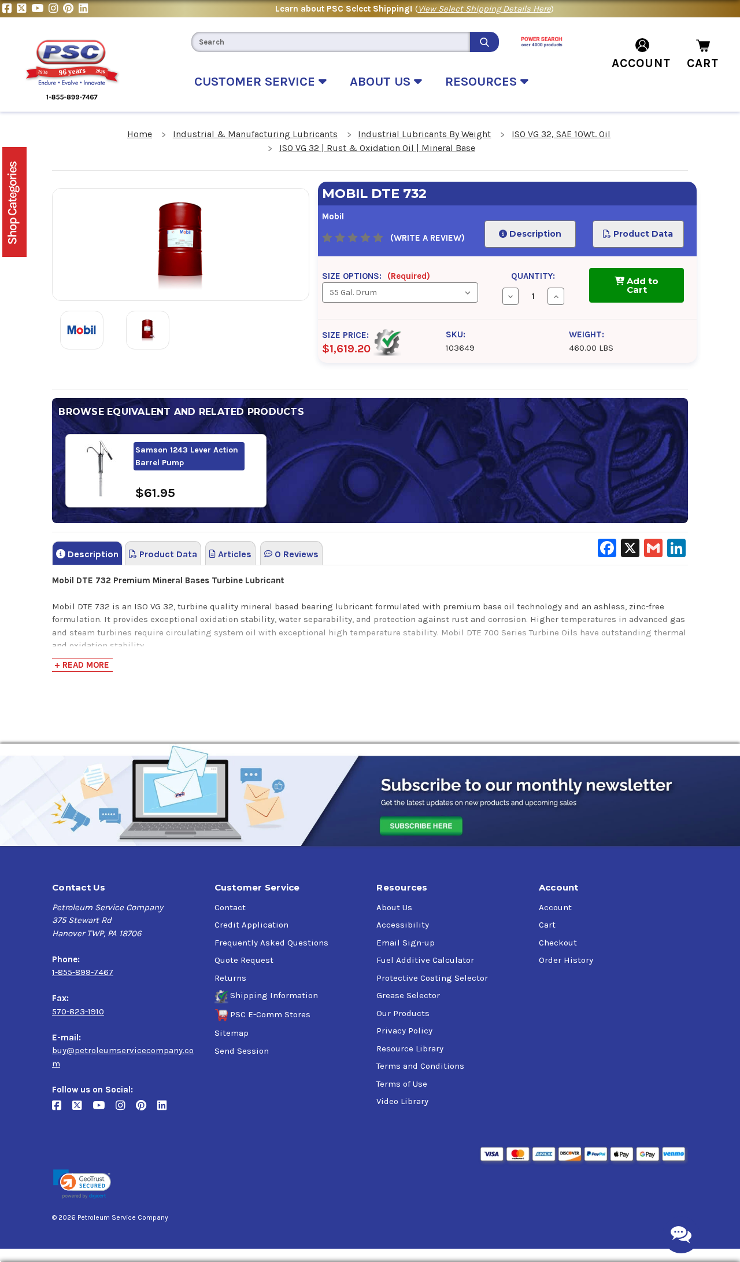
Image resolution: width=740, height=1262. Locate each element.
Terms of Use (401, 1084)
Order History (566, 960)
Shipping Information (274, 995)
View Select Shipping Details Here (484, 8)
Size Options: (376, 276)
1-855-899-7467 (82, 972)
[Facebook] (9, 8)
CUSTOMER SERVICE (256, 81)
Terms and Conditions (420, 1066)
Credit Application (251, 924)
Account (555, 907)
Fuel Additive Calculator (425, 960)
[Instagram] (56, 8)
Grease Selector (408, 995)
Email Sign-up (405, 942)
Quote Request (243, 960)
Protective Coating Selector (432, 978)
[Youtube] (40, 8)
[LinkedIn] (85, 8)
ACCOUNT (641, 63)
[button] (82, 1184)
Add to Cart (641, 285)
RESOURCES (482, 81)
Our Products (403, 1013)
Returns (230, 978)
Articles (233, 554)
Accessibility (402, 924)
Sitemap (231, 1033)
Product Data (642, 234)
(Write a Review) (427, 238)
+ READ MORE (81, 665)
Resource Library (409, 1048)
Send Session (241, 1051)
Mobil (333, 216)
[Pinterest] (71, 8)
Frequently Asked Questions (271, 942)
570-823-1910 (78, 1011)
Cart (547, 924)
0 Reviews (295, 554)
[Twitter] (24, 8)
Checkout (558, 942)
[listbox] (400, 292)
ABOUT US (382, 81)
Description (533, 234)
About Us (394, 907)
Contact (230, 907)
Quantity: (533, 276)
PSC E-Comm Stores (270, 1014)
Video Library (402, 1101)
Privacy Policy (404, 1030)
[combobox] (330, 42)
